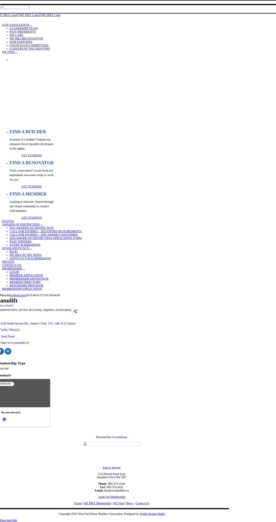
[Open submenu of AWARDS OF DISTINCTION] (41, 225)
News (129, 503)
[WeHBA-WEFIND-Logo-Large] (112, 444)
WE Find (118, 503)
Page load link (8, 520)
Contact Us (142, 503)
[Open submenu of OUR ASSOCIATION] (30, 26)
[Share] (75, 311)
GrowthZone (119, 437)
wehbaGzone (18, 295)
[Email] (4, 419)
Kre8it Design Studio (152, 513)
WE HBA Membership (97, 503)
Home (77, 503)
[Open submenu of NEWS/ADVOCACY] (30, 249)
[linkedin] (8, 351)
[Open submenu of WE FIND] (16, 53)
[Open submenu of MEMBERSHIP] (23, 269)
